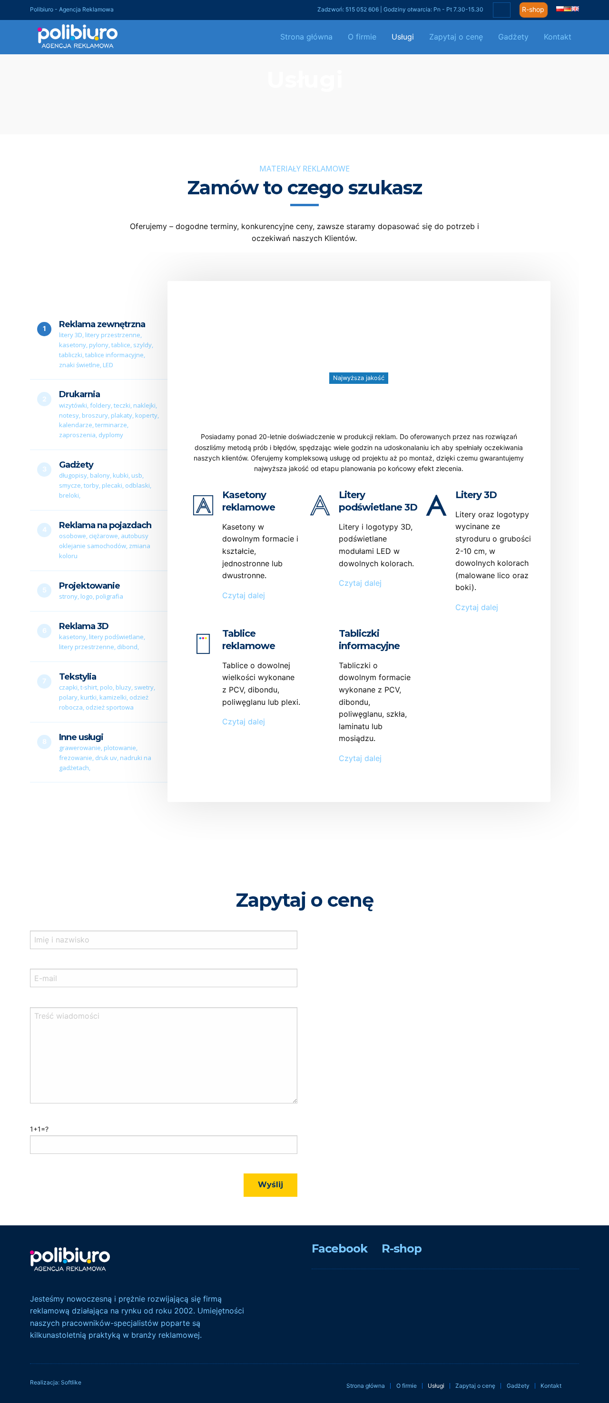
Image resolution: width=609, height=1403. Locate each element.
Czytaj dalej (243, 595)
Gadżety (513, 36)
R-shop (533, 9)
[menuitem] (306, 37)
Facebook (339, 1248)
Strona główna (306, 36)
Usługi (403, 36)
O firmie (362, 36)
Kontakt (557, 36)
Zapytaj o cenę (456, 36)
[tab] (98, 345)
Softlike (71, 1382)
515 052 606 (362, 9)
